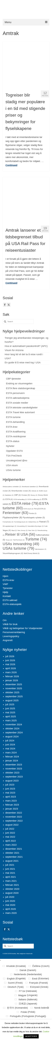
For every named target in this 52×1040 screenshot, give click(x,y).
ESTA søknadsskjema (17, 398)
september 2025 (14, 696)
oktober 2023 (12, 772)
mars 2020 (11, 913)
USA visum (12, 465)
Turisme (36, 539)
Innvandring (22, 526)
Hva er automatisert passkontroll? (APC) (26, 346)
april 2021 (10, 877)
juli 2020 (9, 897)
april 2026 (10, 668)
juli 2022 (9, 828)
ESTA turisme (13, 417)
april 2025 (10, 716)
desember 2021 (13, 849)
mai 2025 (10, 712)
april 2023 (10, 796)
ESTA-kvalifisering (15, 431)
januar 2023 (11, 808)
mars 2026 (11, 672)
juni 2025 (10, 708)
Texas (9, 540)
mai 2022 (10, 836)
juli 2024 (9, 740)
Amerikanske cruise (21, 491)
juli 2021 (9, 865)
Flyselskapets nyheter (34, 518)
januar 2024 (11, 760)
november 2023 (13, 768)
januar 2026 (11, 680)
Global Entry (33, 522)
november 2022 (13, 816)
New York (32, 530)
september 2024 (14, 732)
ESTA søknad (10, 600)
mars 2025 (11, 720)
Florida (32, 513)
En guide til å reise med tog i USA (23, 362)
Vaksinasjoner (40, 549)
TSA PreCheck (14, 455)
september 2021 (14, 857)
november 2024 (13, 724)
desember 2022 (13, 812)
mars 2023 (11, 800)
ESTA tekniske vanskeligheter (22, 407)
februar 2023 (12, 804)
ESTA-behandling (15, 422)
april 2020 (10, 909)
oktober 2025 (12, 692)
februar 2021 (12, 885)
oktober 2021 (12, 853)
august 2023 (12, 780)
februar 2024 (12, 756)
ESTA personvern (15, 393)
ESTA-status (12, 441)
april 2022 (10, 840)
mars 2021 (11, 881)
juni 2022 (10, 832)
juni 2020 (10, 901)
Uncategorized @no (16, 460)
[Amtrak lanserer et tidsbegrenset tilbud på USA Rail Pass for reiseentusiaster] (26, 200)
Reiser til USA (20, 534)
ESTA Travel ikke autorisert (20, 412)
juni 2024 (10, 744)
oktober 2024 (12, 728)
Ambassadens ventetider (12, 486)
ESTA (9, 499)
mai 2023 (10, 792)
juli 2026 (9, 656)
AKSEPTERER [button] (31, 1036)
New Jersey (22, 530)
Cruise (25, 495)
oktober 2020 (12, 889)
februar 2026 (12, 676)
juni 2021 (10, 869)
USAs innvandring (21, 544)
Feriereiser (15, 513)
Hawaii (44, 521)
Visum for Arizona (14, 350)
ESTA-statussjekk (12, 604)
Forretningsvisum (21, 522)
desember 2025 (13, 684)
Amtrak (34, 491)
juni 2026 (10, 660)
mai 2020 (10, 905)
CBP (17, 495)
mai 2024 (10, 748)
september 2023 (14, 776)
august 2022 (12, 824)
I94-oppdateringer (9, 526)
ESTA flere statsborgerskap (20, 388)
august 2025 (12, 700)
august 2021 (12, 861)
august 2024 (12, 736)
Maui (14, 530)
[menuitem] (14, 966)
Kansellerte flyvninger (36, 526)
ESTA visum (28, 509)
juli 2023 (9, 784)
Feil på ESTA (40, 509)
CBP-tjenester (13, 378)
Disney (34, 495)
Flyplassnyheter (12, 517)
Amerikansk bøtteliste (30, 486)
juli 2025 (9, 704)
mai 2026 (10, 664)
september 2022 (14, 820)
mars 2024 (11, 752)
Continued (11, 165)
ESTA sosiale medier (17, 402)
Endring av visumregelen (19, 383)
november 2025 (13, 688)
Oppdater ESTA (14, 451)
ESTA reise (25, 503)
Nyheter (10, 446)
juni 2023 (10, 788)
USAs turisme (13, 470)
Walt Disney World (31, 553)
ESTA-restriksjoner (16, 436)
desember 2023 (13, 764)
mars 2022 (11, 844)
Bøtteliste (9, 495)
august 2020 (12, 893)
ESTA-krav (11, 426)
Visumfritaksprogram (13, 553)
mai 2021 (10, 873)
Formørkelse (8, 522)
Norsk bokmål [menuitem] (41, 1007)
